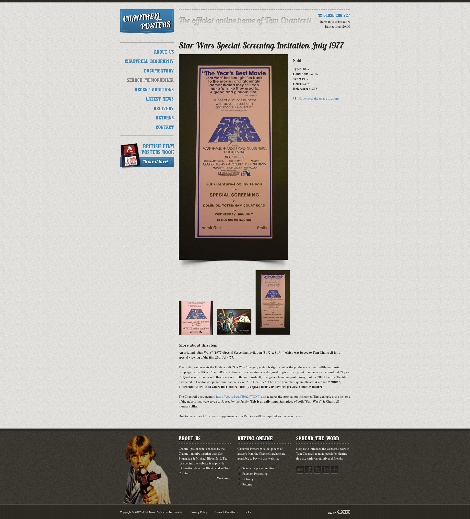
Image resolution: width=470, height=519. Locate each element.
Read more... (225, 478)
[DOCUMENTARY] (159, 70)
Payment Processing (255, 474)
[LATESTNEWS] (160, 98)
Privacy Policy (198, 512)
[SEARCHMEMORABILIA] (150, 79)
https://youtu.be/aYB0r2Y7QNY (238, 396)
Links (248, 512)
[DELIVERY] (163, 107)
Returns (247, 484)
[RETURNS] (165, 117)
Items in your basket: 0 (335, 21)
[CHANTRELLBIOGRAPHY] (149, 60)
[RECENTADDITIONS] (154, 89)
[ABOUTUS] (164, 51)
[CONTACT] (165, 126)
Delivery (247, 479)
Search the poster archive (258, 468)
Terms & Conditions (226, 512)
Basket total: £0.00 (337, 26)
